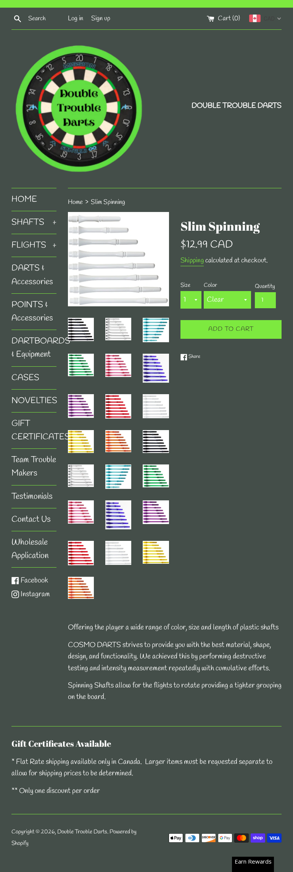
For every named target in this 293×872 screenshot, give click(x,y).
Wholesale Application (29, 549)
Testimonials (32, 496)
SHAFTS (33, 222)
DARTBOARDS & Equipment (33, 347)
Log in (75, 18)
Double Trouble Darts (82, 832)
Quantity (265, 286)
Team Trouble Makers (33, 466)
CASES (25, 377)
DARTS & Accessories (32, 274)
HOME (24, 199)
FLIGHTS (33, 245)
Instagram (35, 594)
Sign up (100, 18)
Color (210, 285)
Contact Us (31, 519)
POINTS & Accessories (32, 311)
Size (185, 285)
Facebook (34, 581)
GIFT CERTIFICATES (33, 430)
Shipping (192, 260)
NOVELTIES (33, 400)
